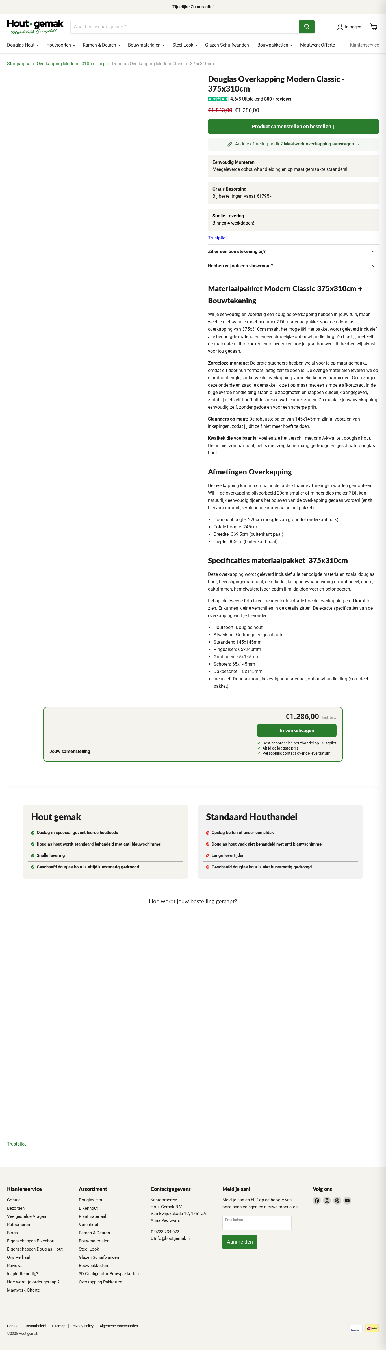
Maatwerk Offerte (317, 45)
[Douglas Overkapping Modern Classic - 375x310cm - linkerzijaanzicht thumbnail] (90, 90)
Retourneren (18, 1224)
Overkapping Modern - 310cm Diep (71, 63)
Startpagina (19, 63)
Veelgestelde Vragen (26, 1216)
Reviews (15, 1265)
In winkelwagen (297, 730)
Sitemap (58, 1326)
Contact (14, 1200)
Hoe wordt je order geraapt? (33, 1281)
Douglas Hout (21, 45)
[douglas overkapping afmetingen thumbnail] (162, 90)
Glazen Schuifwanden (227, 45)
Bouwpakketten (273, 45)
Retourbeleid (36, 1326)
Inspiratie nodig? (22, 1273)
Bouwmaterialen (145, 45)
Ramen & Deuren (100, 45)
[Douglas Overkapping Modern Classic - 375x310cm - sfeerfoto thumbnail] (42, 90)
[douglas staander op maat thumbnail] (114, 90)
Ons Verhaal (18, 1257)
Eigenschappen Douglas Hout (35, 1249)
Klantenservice (364, 45)
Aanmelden (240, 1242)
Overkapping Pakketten (100, 1281)
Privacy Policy (82, 1326)
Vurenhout (88, 1224)
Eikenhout (88, 1208)
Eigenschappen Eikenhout (31, 1241)
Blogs (12, 1232)
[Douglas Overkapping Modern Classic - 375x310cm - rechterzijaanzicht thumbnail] (17, 90)
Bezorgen (16, 1208)
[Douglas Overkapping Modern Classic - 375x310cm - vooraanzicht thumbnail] (66, 90)
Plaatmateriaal (92, 1216)
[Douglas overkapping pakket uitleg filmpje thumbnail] (138, 90)
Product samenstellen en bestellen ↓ (293, 126)
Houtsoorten (59, 45)
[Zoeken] (307, 26)
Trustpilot (217, 238)
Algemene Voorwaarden (119, 1326)
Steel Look (183, 45)
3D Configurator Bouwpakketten (109, 1273)
